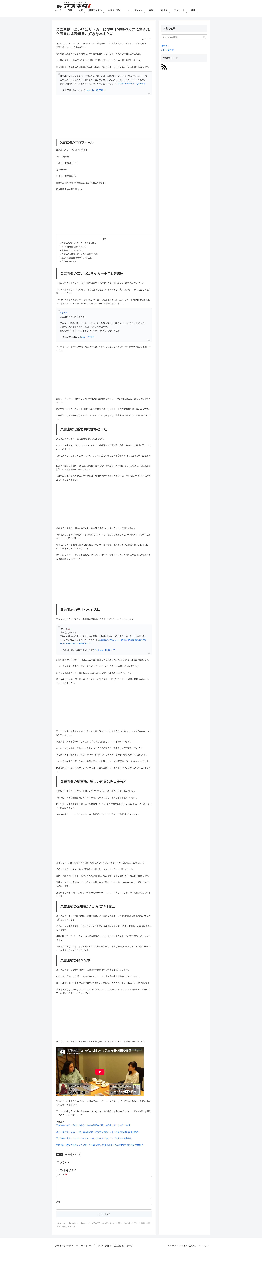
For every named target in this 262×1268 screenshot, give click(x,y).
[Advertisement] (104, 117)
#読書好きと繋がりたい (109, 640)
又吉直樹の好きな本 (68, 261)
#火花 (132, 640)
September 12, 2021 (104, 650)
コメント (61, 1174)
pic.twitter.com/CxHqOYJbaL (76, 643)
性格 (69, 1154)
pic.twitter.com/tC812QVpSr (130, 83)
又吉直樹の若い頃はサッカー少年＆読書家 (78, 243)
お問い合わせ (167, 50)
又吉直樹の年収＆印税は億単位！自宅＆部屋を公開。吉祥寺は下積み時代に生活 (93, 1125)
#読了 (62, 313)
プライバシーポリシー (66, 1245)
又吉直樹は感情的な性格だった (73, 247)
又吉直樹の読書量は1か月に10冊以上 (76, 258)
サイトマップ (88, 1245)
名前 (58, 1202)
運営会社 (165, 46)
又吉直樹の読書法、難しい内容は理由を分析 (79, 254)
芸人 (60, 1154)
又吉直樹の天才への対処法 (71, 250)
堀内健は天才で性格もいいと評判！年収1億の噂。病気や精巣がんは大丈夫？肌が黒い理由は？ (99, 1145)
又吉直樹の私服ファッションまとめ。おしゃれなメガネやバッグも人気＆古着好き (94, 1138)
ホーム (129, 1245)
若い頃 (77, 1154)
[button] (204, 37)
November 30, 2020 (94, 90)
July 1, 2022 (86, 337)
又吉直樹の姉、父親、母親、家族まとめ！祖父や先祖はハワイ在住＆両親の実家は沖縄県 (97, 1132)
